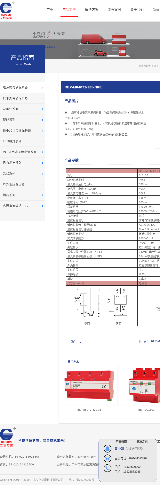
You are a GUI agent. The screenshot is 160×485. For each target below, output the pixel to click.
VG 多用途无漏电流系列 (20, 152)
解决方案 (91, 10)
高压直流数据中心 (15, 205)
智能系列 (9, 119)
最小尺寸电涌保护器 (17, 130)
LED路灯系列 (12, 141)
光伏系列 (9, 173)
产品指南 (69, 10)
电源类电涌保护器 (15, 87)
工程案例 (114, 10)
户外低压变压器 (14, 184)
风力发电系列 (12, 162)
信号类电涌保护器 (15, 98)
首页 (49, 10)
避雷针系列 (11, 109)
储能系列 (9, 195)
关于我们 (137, 10)
